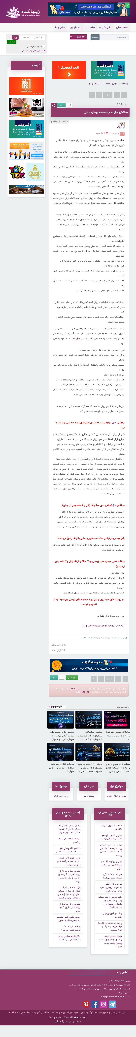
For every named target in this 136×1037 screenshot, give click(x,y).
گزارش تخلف (57, 650)
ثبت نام (74, 688)
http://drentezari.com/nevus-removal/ (104, 626)
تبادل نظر (106, 27)
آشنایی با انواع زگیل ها (116, 796)
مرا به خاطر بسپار (34, 46)
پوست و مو (94, 83)
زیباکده (125, 83)
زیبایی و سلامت (110, 83)
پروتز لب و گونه (61, 796)
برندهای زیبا (75, 27)
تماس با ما (60, 27)
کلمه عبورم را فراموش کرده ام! (34, 50)
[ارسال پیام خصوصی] (122, 133)
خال (122, 140)
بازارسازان (60, 1021)
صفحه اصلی (122, 27)
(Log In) (85, 692)
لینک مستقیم (57, 645)
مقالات (92, 27)
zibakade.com (78, 1017)
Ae (118, 127)
